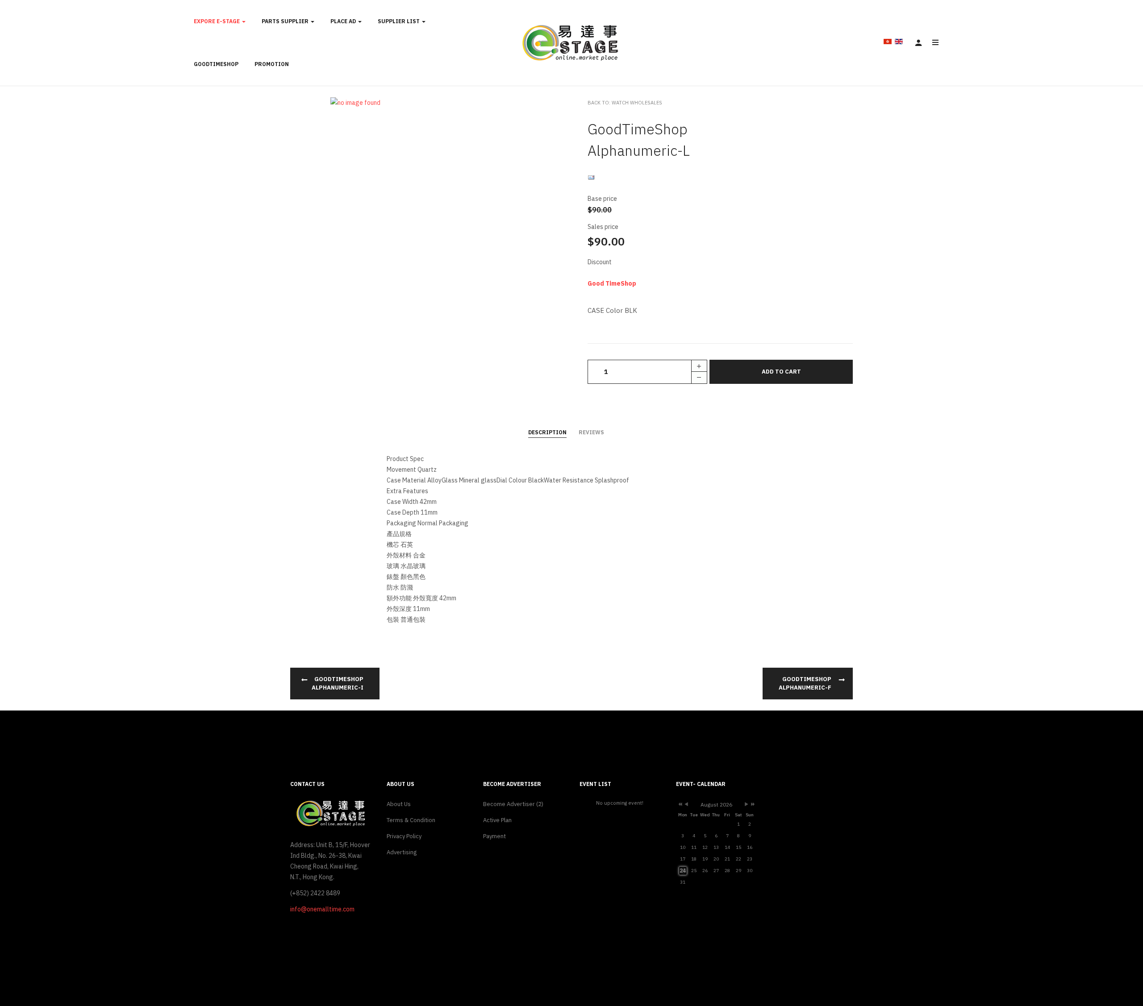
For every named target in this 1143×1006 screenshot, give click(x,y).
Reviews (591, 432)
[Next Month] (746, 805)
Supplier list (399, 21)
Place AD (343, 21)
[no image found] (355, 102)
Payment (494, 836)
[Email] (591, 177)
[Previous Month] (686, 805)
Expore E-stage (217, 21)
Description (547, 432)
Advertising (402, 852)
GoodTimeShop (216, 64)
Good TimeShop (612, 283)
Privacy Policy (404, 836)
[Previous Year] (679, 805)
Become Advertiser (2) (513, 804)
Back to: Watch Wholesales (625, 103)
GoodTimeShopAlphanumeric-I (337, 683)
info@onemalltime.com (322, 909)
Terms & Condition (411, 820)
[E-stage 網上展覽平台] (571, 43)
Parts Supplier (286, 21)
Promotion (271, 64)
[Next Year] (752, 805)
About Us (399, 804)
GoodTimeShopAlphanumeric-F (805, 683)
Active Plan (497, 820)
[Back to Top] (1115, 970)
